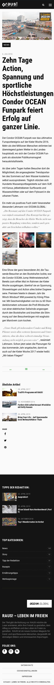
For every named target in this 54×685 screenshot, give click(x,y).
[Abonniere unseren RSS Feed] (17, 651)
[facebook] (5, 434)
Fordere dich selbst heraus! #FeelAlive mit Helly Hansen (34, 406)
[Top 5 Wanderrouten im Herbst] (9, 522)
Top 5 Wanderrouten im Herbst (31, 522)
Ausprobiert (23, 497)
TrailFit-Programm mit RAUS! (30, 392)
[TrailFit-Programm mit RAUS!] (9, 392)
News (6, 45)
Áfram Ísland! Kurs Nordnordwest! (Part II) (35, 510)
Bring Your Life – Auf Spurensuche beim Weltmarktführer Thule (33, 418)
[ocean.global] (39, 606)
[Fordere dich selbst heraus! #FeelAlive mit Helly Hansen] (9, 405)
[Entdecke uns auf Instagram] (11, 651)
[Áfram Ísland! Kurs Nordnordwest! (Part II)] (9, 509)
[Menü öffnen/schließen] (50, 5)
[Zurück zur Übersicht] (27, 369)
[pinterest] (5, 447)
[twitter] (5, 440)
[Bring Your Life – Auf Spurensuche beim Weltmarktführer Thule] (9, 417)
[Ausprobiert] (9, 497)
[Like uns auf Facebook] (4, 651)
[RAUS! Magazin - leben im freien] (9, 5)
